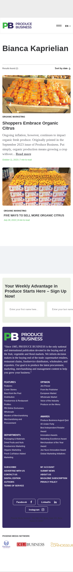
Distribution (9, 397)
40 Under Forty (47, 424)
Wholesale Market (48, 397)
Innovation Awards (48, 435)
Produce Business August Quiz (54, 420)
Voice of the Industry (49, 401)
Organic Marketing (12, 450)
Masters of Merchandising (16, 415)
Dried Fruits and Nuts (14, 442)
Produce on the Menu (50, 404)
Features (8, 386)
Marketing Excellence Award (53, 439)
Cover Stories (10, 389)
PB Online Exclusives (14, 408)
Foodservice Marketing (14, 446)
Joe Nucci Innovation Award (53, 450)
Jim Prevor (45, 386)
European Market (48, 393)
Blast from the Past (12, 393)
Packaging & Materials (14, 439)
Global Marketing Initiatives (52, 454)
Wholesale (9, 412)
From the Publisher (49, 389)
